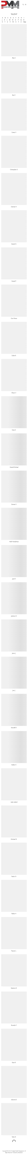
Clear (24, 22)
